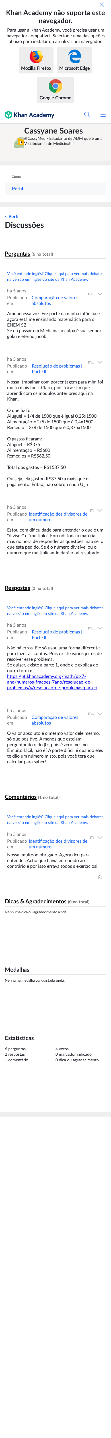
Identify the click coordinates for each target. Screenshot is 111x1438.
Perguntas (17, 254)
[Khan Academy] (27, 114)
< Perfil (12, 216)
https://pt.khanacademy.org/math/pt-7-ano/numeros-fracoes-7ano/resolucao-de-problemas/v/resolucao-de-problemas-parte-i (52, 682)
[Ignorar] (101, 4)
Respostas (17, 588)
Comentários (21, 797)
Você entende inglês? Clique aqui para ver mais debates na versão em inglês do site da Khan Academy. (55, 277)
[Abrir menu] (103, 114)
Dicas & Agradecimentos (36, 901)
